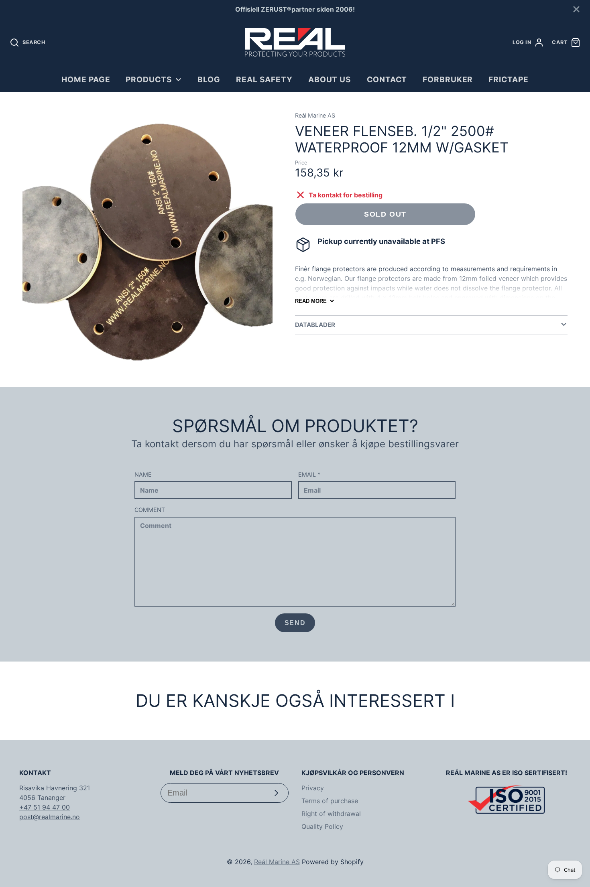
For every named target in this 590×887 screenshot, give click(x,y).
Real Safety (264, 79)
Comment (149, 509)
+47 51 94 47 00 (44, 807)
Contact (387, 79)
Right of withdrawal (331, 814)
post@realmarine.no (49, 817)
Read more (311, 301)
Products (149, 79)
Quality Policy (322, 826)
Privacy (312, 788)
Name (143, 474)
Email (309, 474)
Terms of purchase (329, 801)
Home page (85, 79)
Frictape (508, 79)
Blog (208, 79)
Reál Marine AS (277, 862)
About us (330, 79)
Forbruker (448, 79)
